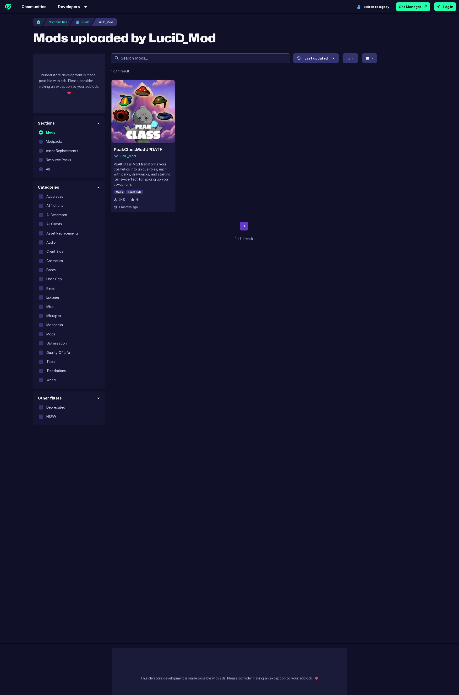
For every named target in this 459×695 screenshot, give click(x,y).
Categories (48, 187)
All (48, 169)
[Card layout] (350, 58)
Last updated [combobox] (316, 58)
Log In (448, 7)
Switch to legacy (376, 7)
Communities (34, 6)
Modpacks (54, 141)
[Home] (8, 6)
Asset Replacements (62, 151)
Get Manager (410, 7)
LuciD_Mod (127, 156)
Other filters (50, 398)
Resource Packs (58, 160)
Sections (46, 123)
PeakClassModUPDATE (138, 149)
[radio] (41, 132)
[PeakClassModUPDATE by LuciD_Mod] (143, 112)
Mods (50, 132)
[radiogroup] (69, 151)
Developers (69, 6)
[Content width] (369, 58)
